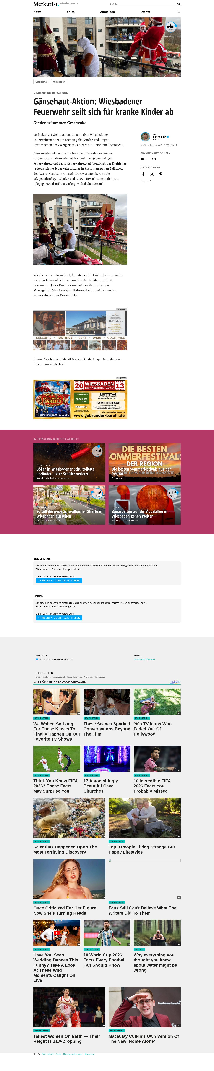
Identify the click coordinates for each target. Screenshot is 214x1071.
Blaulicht (40, 478)
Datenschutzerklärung (51, 1054)
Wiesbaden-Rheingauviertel (58, 478)
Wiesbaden (59, 82)
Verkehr (40, 520)
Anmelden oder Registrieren (59, 580)
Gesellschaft (41, 82)
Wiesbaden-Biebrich (129, 520)
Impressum (90, 1054)
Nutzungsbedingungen (73, 1054)
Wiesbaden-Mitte (52, 520)
